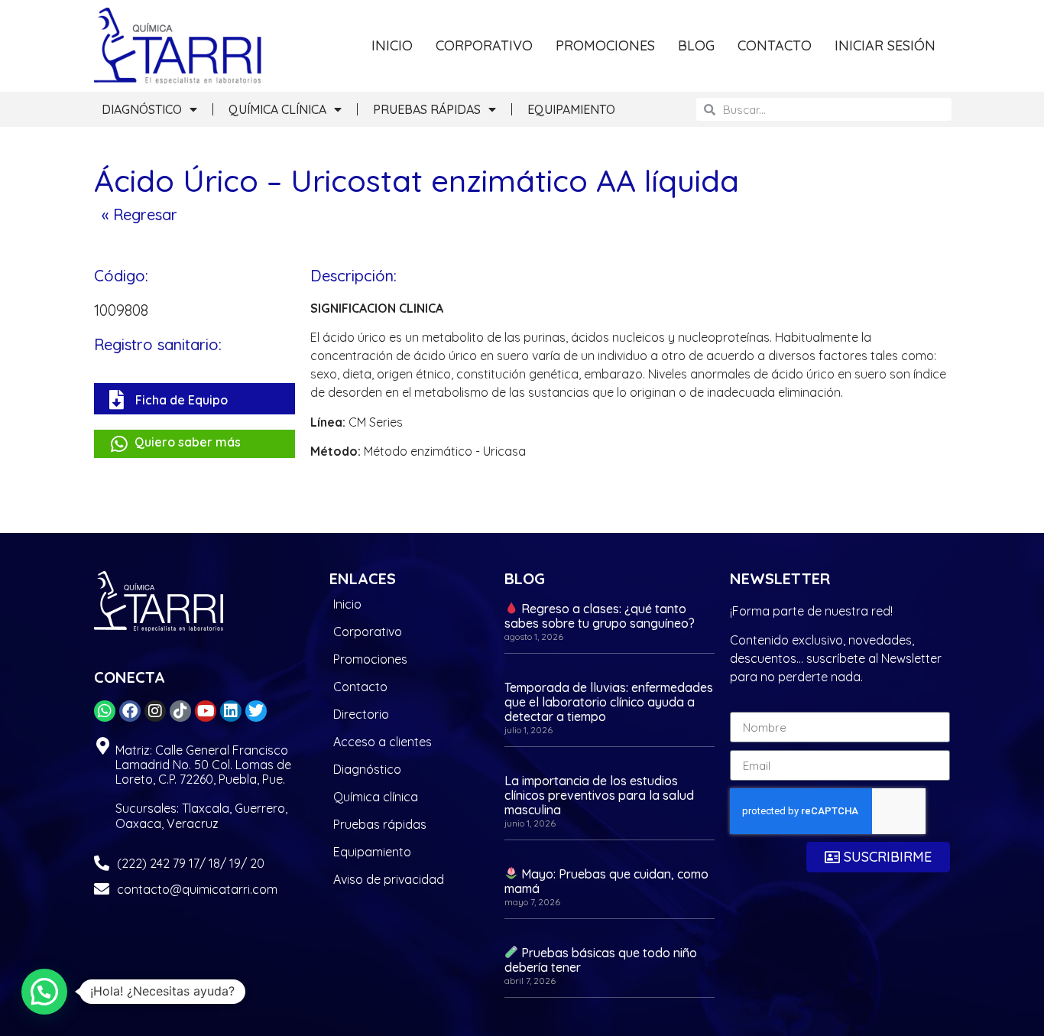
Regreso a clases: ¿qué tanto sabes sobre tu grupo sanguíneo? (599, 616)
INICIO (392, 45)
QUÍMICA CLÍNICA (277, 109)
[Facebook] (130, 711)
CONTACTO (775, 45)
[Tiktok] (180, 711)
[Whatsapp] (104, 711)
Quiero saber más (188, 442)
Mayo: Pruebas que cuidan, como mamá (606, 881)
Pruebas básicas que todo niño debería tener (600, 960)
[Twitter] (256, 711)
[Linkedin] (231, 711)
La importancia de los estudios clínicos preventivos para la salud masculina (599, 795)
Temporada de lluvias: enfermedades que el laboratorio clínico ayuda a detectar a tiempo (608, 702)
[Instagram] (155, 711)
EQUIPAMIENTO (571, 109)
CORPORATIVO (484, 45)
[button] (44, 992)
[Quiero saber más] (118, 443)
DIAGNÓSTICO (142, 109)
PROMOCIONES (605, 45)
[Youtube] (205, 711)
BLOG (696, 45)
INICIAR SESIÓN (885, 45)
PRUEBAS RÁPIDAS (427, 109)
